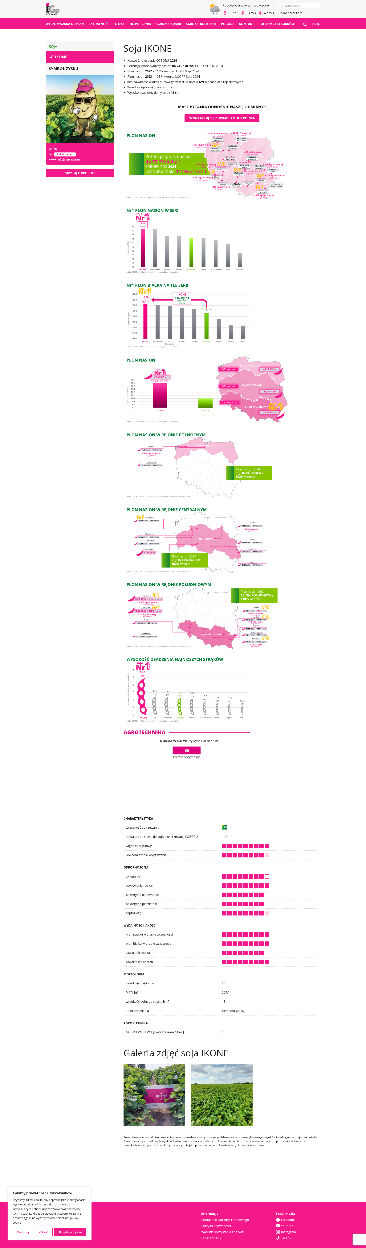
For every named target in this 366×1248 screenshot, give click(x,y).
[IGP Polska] (53, 9)
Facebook (288, 1220)
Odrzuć (43, 1232)
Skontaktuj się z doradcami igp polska (222, 118)
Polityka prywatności (216, 1226)
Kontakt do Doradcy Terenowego (225, 1220)
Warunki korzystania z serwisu (223, 1232)
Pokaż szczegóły (290, 13)
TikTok (286, 1238)
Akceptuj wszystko (70, 1232)
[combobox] (314, 23)
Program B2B (211, 1238)
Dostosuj (23, 1232)
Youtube (287, 1226)
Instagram (288, 1232)
